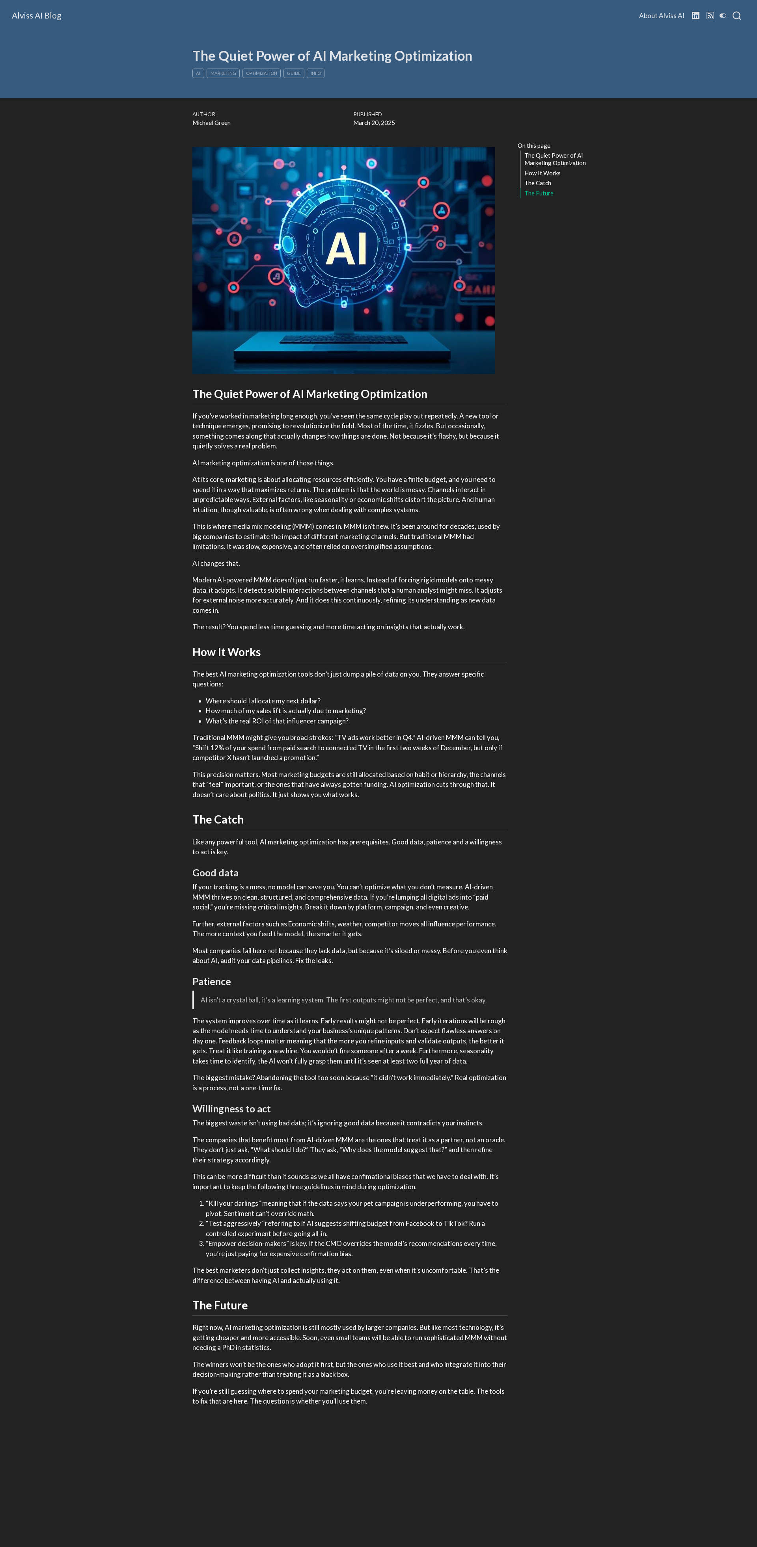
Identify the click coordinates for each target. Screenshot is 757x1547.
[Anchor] (435, 393)
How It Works (542, 172)
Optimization (261, 73)
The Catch (537, 182)
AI (198, 73)
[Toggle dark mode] (723, 15)
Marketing (223, 73)
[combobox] (737, 16)
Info (316, 73)
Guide (293, 73)
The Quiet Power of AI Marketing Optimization (555, 159)
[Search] (736, 16)
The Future (539, 192)
